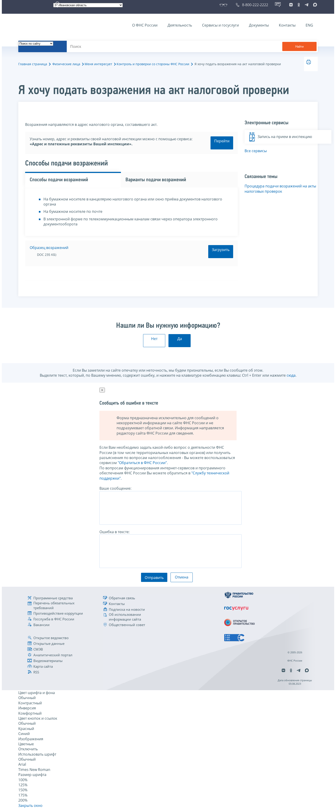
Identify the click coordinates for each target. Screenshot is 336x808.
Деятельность (180, 25)
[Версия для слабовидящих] (224, 4)
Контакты (287, 25)
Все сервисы (256, 150)
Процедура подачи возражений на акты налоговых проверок (280, 189)
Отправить (154, 577)
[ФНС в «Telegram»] (306, 4)
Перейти (221, 140)
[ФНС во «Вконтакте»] (291, 4)
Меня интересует (98, 64)
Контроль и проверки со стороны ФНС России (153, 64)
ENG (309, 25)
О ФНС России (144, 25)
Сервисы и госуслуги (220, 25)
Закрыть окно (30, 805)
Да (179, 338)
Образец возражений (49, 247)
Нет (154, 338)
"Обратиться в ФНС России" (142, 462)
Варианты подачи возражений (155, 180)
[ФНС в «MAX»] (314, 4)
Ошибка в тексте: (114, 531)
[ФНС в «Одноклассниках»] (298, 4)
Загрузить (220, 249)
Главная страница (32, 64)
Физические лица (66, 64)
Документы (259, 25)
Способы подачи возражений (59, 180)
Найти (299, 46)
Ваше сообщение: (115, 488)
